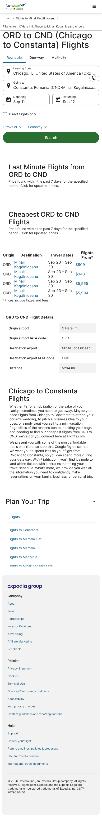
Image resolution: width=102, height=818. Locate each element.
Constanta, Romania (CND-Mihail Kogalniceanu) (56, 87)
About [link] (11, 603)
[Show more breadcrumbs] (7, 18)
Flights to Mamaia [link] (21, 548)
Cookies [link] (13, 676)
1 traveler (10, 127)
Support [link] (13, 733)
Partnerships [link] (16, 618)
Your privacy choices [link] (21, 706)
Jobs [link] (11, 611)
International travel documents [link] (28, 763)
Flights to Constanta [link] (23, 530)
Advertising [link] (15, 634)
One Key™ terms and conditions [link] (28, 691)
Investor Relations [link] (19, 626)
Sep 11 (19, 101)
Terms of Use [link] (16, 683)
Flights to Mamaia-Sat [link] (25, 539)
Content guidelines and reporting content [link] (35, 714)
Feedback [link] (14, 649)
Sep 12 (69, 101)
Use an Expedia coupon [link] (23, 756)
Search (51, 137)
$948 (80, 274)
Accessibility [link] (16, 699)
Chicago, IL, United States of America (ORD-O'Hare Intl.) (56, 73)
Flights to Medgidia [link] (22, 557)
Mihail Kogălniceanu (26, 264)
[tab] (14, 57)
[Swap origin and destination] (92, 78)
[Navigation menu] (94, 6)
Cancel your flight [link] (19, 741)
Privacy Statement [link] (20, 668)
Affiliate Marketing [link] (20, 641)
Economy (35, 127)
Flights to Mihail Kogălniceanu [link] (36, 18)
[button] (51, 501)
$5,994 (81, 293)
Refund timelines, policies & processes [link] (33, 748)
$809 (80, 264)
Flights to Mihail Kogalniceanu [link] (30, 566)
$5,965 (81, 283)
